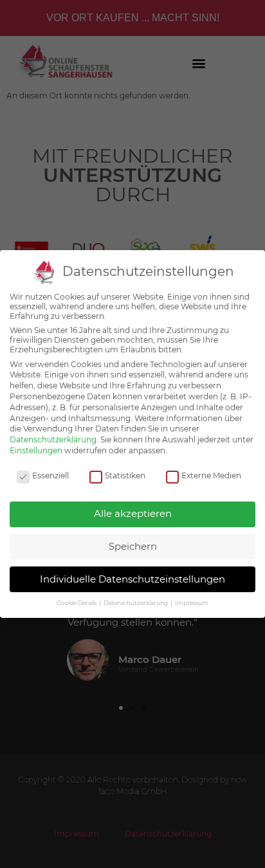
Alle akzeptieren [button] (133, 513)
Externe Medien (211, 475)
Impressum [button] (191, 602)
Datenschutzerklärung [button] (136, 602)
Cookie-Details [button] (77, 602)
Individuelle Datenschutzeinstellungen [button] (132, 579)
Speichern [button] (133, 546)
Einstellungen (36, 450)
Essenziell (50, 475)
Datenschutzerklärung (53, 439)
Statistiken (125, 475)
